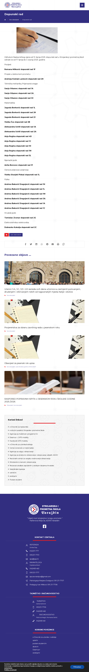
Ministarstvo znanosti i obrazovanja (23, 462)
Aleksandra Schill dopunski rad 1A (20, 127)
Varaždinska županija (17, 469)
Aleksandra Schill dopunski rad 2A (20, 132)
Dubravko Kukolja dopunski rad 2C (20, 227)
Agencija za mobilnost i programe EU (24, 434)
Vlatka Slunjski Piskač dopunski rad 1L (22, 175)
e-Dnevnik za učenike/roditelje (21, 444)
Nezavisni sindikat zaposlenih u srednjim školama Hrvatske (32, 466)
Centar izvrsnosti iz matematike (22, 448)
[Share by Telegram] (47, 244)
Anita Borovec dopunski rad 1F (18, 165)
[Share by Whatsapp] (42, 244)
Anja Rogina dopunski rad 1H (17, 146)
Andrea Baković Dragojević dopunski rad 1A (24, 203)
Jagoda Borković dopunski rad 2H (20, 112)
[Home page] (5, 19)
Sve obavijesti (16, 235)
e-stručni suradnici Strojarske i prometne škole (27, 430)
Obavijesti (10, 405)
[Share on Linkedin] (36, 244)
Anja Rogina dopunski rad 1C (17, 141)
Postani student (16, 480)
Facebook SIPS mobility (19, 441)
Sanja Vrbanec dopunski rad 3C (19, 98)
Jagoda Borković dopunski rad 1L (19, 108)
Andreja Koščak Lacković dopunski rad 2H (23, 79)
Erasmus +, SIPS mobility (19, 437)
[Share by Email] (52, 244)
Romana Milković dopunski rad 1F (19, 69)
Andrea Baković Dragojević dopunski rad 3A (24, 199)
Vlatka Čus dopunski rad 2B (17, 122)
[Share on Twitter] (31, 244)
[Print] (58, 244)
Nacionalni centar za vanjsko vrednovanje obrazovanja (30, 459)
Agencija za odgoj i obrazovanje (21, 452)
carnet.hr (13, 473)
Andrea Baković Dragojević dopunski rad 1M (24, 194)
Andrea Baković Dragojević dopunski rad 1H (24, 184)
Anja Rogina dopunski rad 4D (18, 136)
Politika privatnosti (10, 670)
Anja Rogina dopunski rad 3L (17, 155)
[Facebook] (44, 527)
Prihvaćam (77, 667)
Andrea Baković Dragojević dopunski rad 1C (24, 208)
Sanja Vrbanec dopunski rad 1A (18, 88)
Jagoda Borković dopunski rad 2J (19, 117)
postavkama (8, 668)
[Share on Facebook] (25, 244)
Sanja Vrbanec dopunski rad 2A (19, 93)
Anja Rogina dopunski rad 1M (17, 151)
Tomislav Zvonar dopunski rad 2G (20, 218)
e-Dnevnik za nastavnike (19, 427)
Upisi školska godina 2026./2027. (26, 366)
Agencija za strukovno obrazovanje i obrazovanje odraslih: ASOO (34, 455)
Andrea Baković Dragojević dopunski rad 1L (24, 189)
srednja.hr (13, 476)
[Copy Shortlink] (63, 244)
